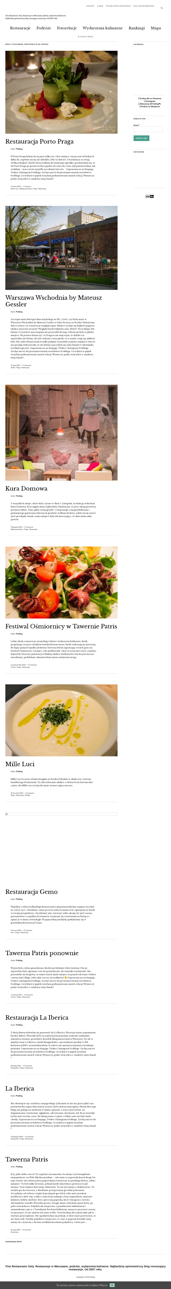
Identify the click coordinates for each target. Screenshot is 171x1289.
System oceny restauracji (118, 6)
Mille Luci (19, 764)
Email (137, 125)
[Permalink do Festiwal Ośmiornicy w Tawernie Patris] (61, 617)
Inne (12, 932)
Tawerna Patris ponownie (42, 953)
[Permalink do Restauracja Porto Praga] (61, 133)
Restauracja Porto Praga (39, 141)
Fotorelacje (67, 28)
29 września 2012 (17, 793)
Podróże (43, 28)
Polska (13, 367)
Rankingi (137, 28)
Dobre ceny (14, 189)
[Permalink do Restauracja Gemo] (61, 814)
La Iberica (19, 1088)
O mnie (100, 6)
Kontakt (90, 6)
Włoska (27, 795)
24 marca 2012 (16, 930)
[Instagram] (149, 101)
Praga (35, 189)
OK (112, 1285)
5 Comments (27, 365)
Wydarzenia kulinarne (103, 28)
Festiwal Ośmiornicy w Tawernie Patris (61, 626)
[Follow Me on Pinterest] (149, 98)
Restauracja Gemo (31, 891)
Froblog (19, 149)
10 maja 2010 (15, 1230)
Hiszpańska (15, 1068)
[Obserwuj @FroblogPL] (149, 104)
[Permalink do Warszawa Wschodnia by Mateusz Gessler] (61, 289)
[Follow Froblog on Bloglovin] (149, 106)
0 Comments (29, 527)
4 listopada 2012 (16, 527)
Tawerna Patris (26, 1159)
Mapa (156, 28)
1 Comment (27, 186)
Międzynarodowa (26, 189)
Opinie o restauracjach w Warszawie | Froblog (24, 9)
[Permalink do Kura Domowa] (61, 480)
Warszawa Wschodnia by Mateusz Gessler (53, 301)
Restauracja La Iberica (36, 1017)
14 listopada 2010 (17, 1137)
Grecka (13, 667)
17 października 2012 (18, 665)
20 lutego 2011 (16, 1066)
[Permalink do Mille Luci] (61, 755)
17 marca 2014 (16, 186)
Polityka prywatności (144, 6)
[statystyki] (150, 197)
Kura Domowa (26, 488)
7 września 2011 (16, 995)
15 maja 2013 (15, 365)
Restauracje (20, 28)
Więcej (103, 1285)
